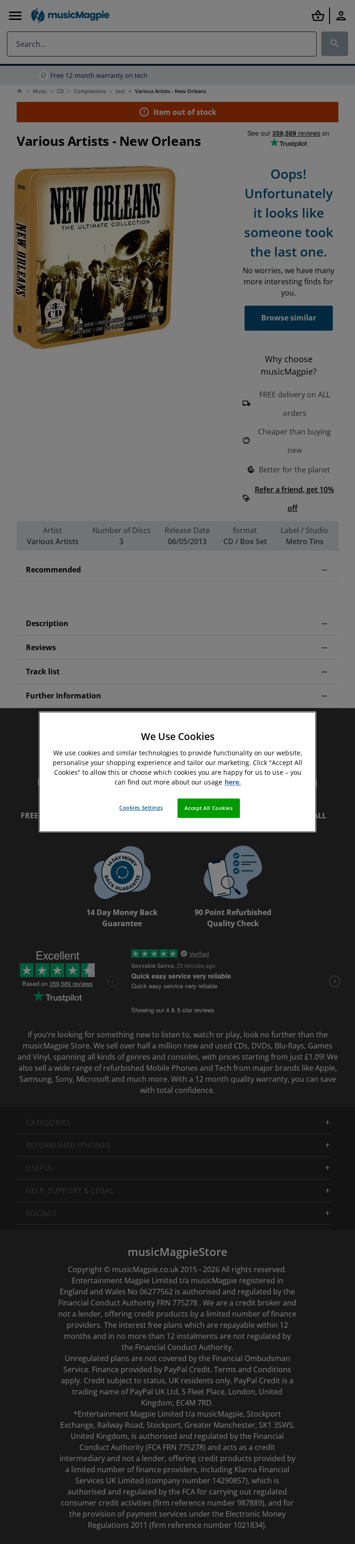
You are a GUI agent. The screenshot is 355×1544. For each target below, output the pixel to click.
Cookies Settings (141, 807)
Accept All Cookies (208, 808)
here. (233, 782)
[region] (177, 771)
